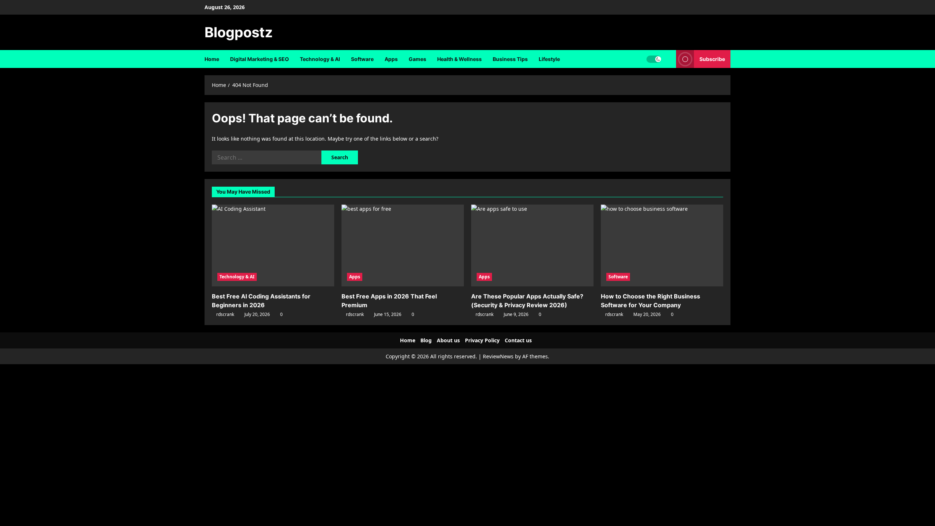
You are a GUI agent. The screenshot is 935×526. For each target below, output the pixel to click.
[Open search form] (669, 59)
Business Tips (510, 59)
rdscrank (225, 314)
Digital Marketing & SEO (259, 59)
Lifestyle (549, 59)
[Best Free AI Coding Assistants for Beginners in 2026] (273, 245)
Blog (426, 340)
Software (362, 59)
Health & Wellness (459, 59)
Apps (391, 59)
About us (448, 340)
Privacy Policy (482, 340)
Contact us (518, 340)
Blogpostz (239, 32)
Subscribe (712, 59)
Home (212, 59)
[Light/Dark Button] (653, 59)
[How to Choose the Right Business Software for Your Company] (662, 245)
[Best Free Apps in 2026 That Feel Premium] (402, 245)
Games (417, 59)
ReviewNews (498, 356)
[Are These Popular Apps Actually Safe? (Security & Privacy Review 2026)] (532, 245)
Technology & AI (320, 59)
